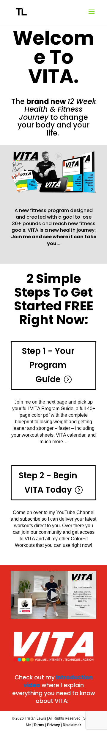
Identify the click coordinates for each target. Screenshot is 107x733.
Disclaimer (72, 725)
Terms (39, 725)
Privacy (53, 725)
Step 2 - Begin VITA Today (48, 483)
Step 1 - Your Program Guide (48, 365)
